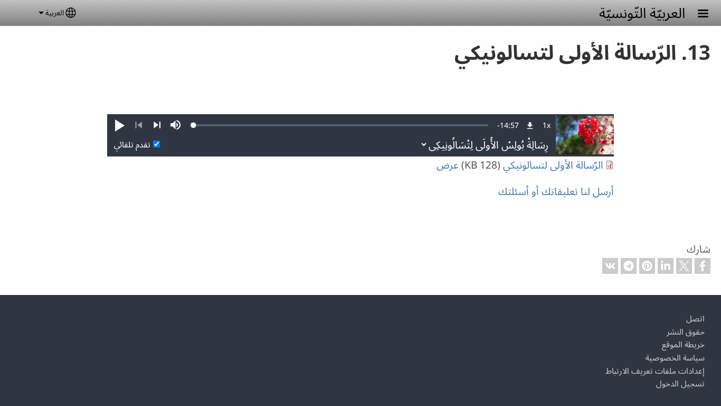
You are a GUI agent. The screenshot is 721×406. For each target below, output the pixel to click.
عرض (448, 165)
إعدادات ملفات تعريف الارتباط (655, 370)
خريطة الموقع (683, 344)
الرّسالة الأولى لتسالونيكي (553, 165)
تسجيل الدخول (680, 383)
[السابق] (138, 125)
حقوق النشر (686, 331)
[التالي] (157, 125)
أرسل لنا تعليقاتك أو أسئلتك (556, 191)
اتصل (695, 318)
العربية (54, 12)
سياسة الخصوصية (675, 357)
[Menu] (696, 14)
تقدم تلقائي (132, 144)
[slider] (341, 125)
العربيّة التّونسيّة (642, 12)
